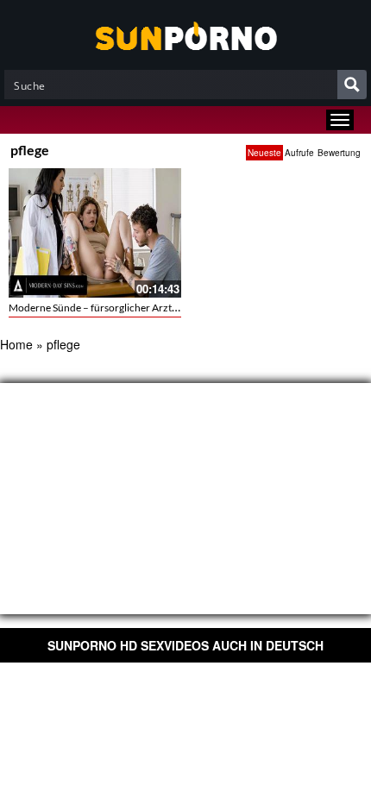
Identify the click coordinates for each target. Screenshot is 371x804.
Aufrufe (299, 153)
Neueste (264, 153)
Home (16, 344)
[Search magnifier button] (352, 84)
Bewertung (339, 153)
